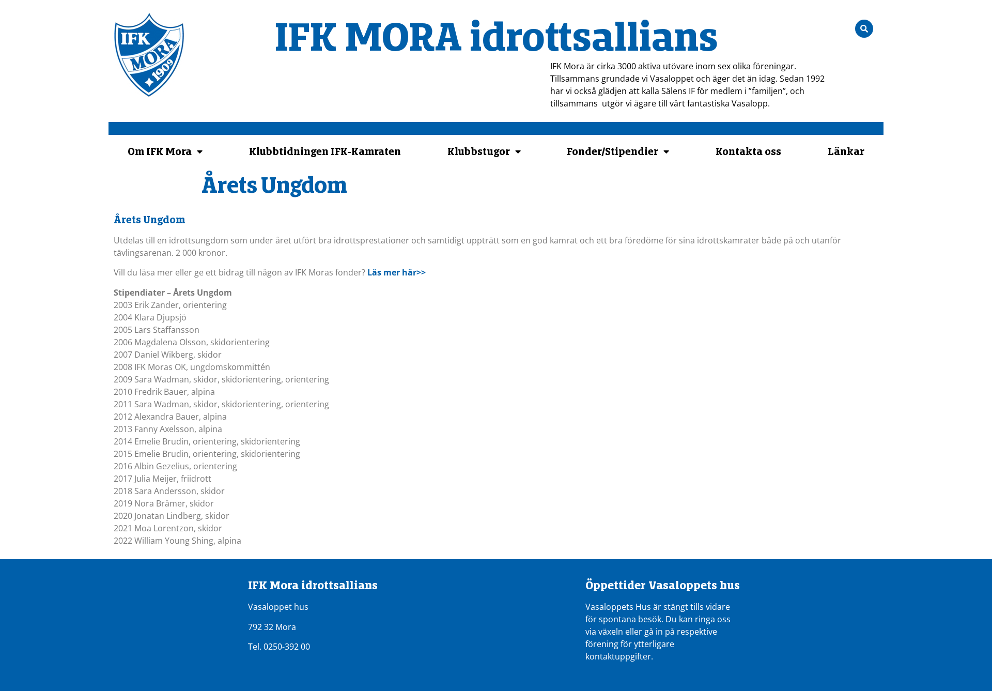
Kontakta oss (748, 151)
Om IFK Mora (160, 151)
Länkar (846, 151)
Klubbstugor (478, 151)
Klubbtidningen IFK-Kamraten (325, 151)
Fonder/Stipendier (612, 151)
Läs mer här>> (396, 272)
